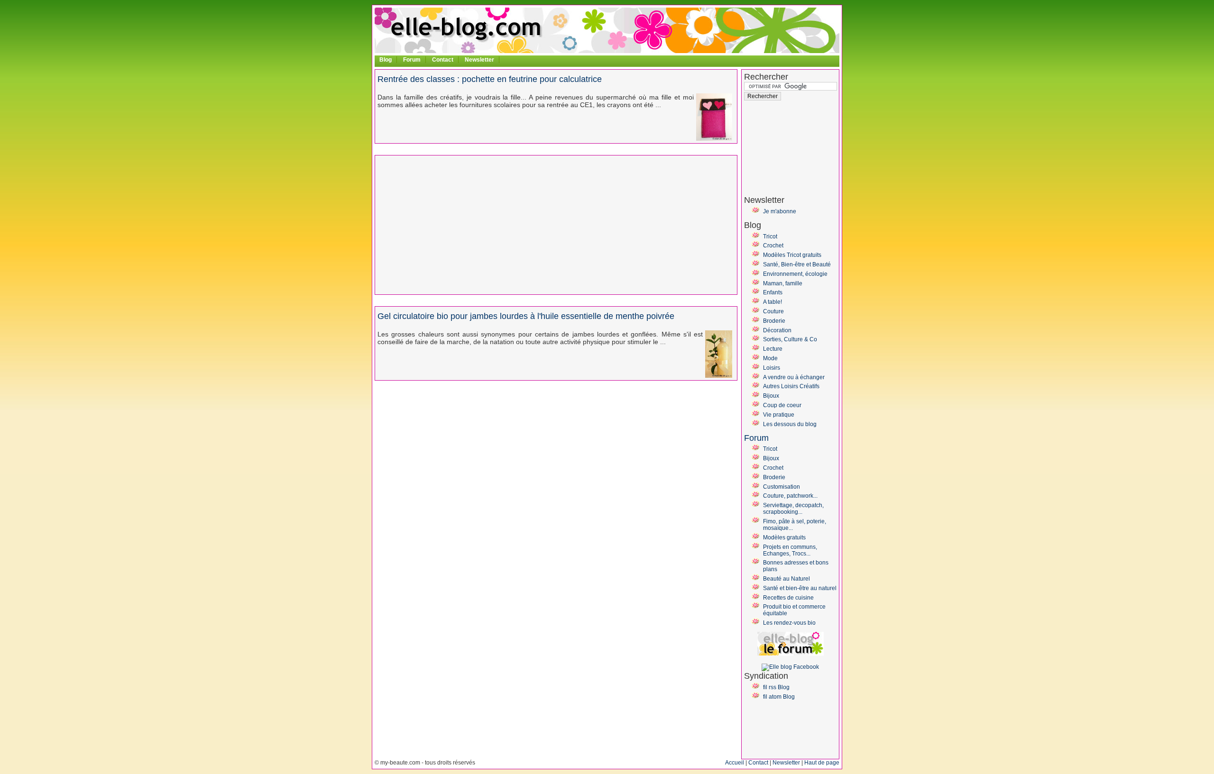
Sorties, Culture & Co (790, 339)
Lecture (772, 349)
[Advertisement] (457, 224)
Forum (412, 59)
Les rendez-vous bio (789, 622)
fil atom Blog (779, 696)
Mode (770, 358)
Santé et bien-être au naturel (800, 588)
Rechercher (766, 77)
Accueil (734, 762)
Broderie (774, 321)
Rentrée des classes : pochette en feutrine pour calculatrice (489, 79)
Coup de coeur (782, 405)
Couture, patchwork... (790, 495)
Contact (442, 59)
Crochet (773, 245)
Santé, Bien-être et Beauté (797, 264)
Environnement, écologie (795, 274)
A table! (772, 302)
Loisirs (771, 367)
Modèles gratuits (784, 537)
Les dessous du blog (790, 424)
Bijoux (771, 395)
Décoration (777, 330)
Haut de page (821, 762)
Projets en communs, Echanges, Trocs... (790, 550)
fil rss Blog (776, 687)
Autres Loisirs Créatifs (791, 386)
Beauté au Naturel (786, 578)
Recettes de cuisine (788, 597)
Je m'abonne (779, 211)
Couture (773, 311)
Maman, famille (782, 283)
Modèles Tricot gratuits (792, 255)
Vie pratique (778, 414)
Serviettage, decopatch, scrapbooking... (793, 508)
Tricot (770, 236)
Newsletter (479, 59)
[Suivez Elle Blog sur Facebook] (790, 667)
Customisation (781, 486)
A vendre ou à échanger (794, 377)
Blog (385, 59)
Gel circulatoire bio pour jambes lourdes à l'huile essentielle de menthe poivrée (525, 316)
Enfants (772, 292)
